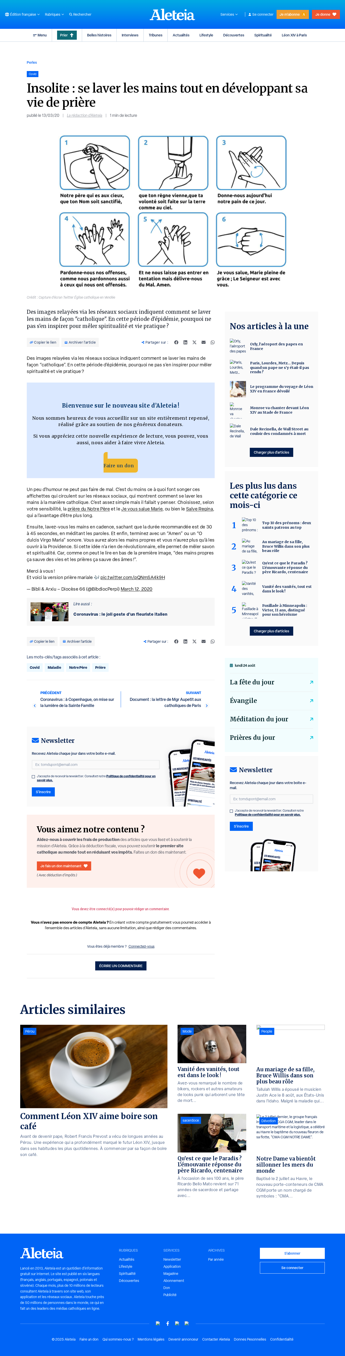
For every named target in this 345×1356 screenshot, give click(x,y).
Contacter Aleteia (216, 1339)
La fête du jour (252, 682)
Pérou (29, 1031)
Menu (42, 35)
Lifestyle (206, 35)
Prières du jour (252, 738)
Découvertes (233, 35)
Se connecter (263, 14)
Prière (100, 667)
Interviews (130, 35)
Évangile (243, 701)
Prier (64, 35)
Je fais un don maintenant (61, 865)
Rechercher (82, 14)
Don (166, 1287)
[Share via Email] (204, 342)
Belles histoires (99, 35)
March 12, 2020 (137, 589)
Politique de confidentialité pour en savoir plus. (268, 814)
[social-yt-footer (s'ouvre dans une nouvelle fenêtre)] (158, 1323)
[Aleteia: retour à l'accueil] (172, 14)
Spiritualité (263, 35)
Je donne (322, 14)
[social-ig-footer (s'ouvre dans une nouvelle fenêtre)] (187, 1323)
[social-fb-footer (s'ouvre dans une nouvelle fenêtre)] (167, 1323)
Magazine (170, 1273)
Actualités (181, 35)
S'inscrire (43, 791)
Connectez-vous (142, 946)
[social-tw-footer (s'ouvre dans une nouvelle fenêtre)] (177, 1323)
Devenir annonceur (183, 1339)
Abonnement (173, 1280)
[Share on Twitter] (194, 342)
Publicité (170, 1295)
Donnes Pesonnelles (250, 1339)
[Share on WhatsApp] (213, 342)
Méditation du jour (259, 719)
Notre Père (78, 667)
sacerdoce (191, 1120)
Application (172, 1266)
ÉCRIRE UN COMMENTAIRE (120, 965)
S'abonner (292, 1253)
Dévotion (268, 1121)
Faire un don (119, 466)
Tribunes (155, 35)
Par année (216, 1259)
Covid (35, 667)
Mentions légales (151, 1339)
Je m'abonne (290, 14)
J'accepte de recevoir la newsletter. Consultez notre (96, 778)
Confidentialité (281, 1339)
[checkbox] (33, 776)
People (266, 1031)
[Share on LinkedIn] (185, 342)
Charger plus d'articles (271, 452)
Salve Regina (199, 509)
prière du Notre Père (89, 509)
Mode (187, 1031)
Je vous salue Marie (141, 509)
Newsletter (172, 1259)
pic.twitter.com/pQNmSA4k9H (133, 577)
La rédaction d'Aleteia (84, 115)
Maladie (54, 667)
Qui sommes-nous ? (118, 1339)
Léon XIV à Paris (294, 35)
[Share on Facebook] (176, 342)
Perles (32, 62)
